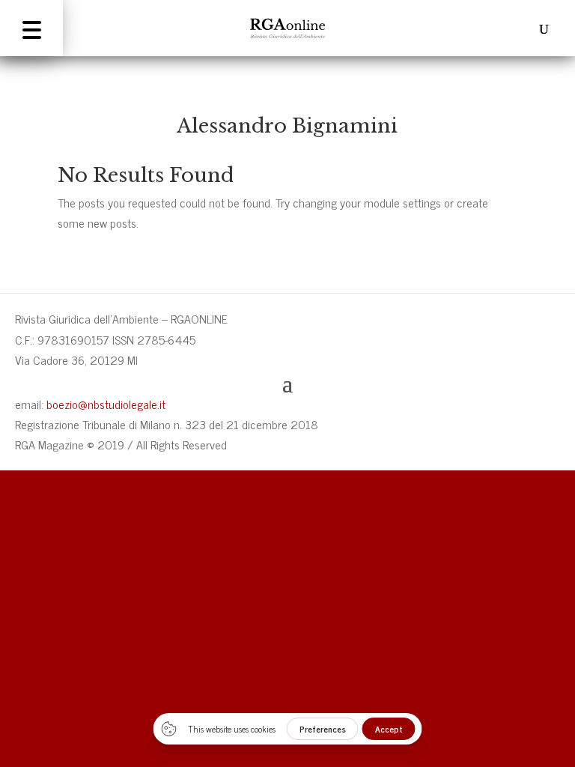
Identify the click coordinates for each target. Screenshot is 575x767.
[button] (31, 28)
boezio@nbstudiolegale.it (105, 403)
